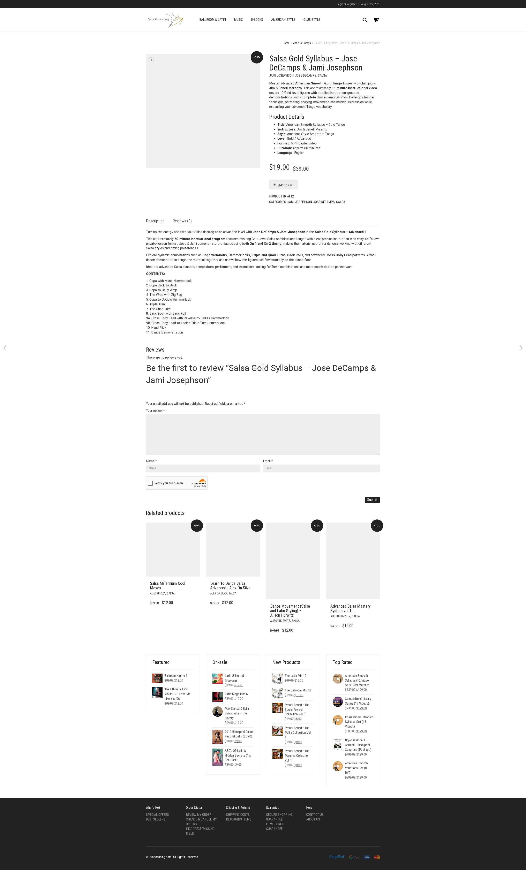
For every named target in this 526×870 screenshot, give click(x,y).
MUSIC (238, 20)
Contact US (315, 815)
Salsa (322, 75)
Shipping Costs (238, 815)
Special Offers (157, 815)
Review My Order (198, 815)
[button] (195, 583)
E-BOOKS (257, 20)
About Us (313, 819)
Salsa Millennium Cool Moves (167, 585)
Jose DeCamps (302, 43)
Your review (155, 411)
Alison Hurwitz (280, 620)
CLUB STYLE (311, 20)
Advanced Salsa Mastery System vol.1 (350, 608)
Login (340, 4)
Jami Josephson (281, 75)
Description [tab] (155, 220)
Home (286, 43)
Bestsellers (155, 819)
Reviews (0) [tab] (182, 220)
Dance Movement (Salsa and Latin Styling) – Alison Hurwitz (290, 611)
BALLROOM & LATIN (212, 20)
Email (268, 461)
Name (151, 461)
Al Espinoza (157, 593)
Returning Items (238, 819)
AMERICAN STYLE (283, 20)
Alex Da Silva (218, 593)
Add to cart (286, 185)
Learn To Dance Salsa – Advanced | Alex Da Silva (230, 585)
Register (351, 4)
